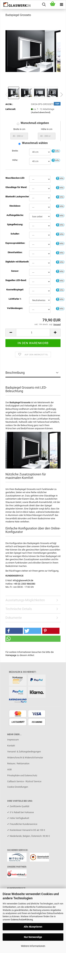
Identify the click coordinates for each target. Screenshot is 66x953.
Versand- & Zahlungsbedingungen (24, 751)
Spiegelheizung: (15, 224)
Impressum (13, 739)
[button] (60, 94)
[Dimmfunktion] (60, 252)
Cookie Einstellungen (17, 787)
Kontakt (11, 745)
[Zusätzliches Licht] (60, 280)
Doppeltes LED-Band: (15, 280)
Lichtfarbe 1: (15, 299)
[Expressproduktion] (60, 243)
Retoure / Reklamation (18, 763)
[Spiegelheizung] (60, 224)
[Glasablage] (60, 187)
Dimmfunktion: (15, 252)
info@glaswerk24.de (23, 580)
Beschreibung (15, 372)
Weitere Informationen (33, 946)
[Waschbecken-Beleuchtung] (60, 178)
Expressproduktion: (15, 243)
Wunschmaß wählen (35, 143)
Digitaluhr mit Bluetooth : (15, 261)
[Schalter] (60, 234)
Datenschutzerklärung (22, 919)
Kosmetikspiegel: (15, 289)
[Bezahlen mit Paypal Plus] (18, 692)
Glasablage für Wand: (15, 187)
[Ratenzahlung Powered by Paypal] (18, 701)
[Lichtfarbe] (60, 299)
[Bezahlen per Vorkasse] (18, 680)
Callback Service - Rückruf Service (24, 781)
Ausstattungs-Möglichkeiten (25, 600)
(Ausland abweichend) (40, 112)
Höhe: (15, 160)
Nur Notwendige (33, 937)
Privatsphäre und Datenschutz (22, 775)
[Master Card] (18, 714)
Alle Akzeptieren (33, 926)
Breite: (15, 150)
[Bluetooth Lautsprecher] (60, 196)
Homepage (10, 655)
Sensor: (15, 271)
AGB (9, 769)
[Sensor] (60, 271)
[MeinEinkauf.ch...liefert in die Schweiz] (18, 874)
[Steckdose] (60, 206)
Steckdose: (15, 206)
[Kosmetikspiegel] (60, 289)
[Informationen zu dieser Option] (56, 151)
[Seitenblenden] (60, 308)
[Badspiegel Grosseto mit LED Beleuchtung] (33, 51)
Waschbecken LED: (15, 178)
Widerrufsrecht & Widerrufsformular (25, 757)
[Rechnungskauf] (37, 722)
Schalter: (15, 233)
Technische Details (18, 609)
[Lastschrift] (18, 722)
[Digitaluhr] (60, 261)
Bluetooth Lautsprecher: (15, 196)
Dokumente (13, 617)
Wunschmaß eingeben (35, 123)
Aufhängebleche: (15, 215)
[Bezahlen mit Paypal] (37, 680)
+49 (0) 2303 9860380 (24, 583)
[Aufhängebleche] (60, 215)
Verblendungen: (15, 308)
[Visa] (37, 714)
